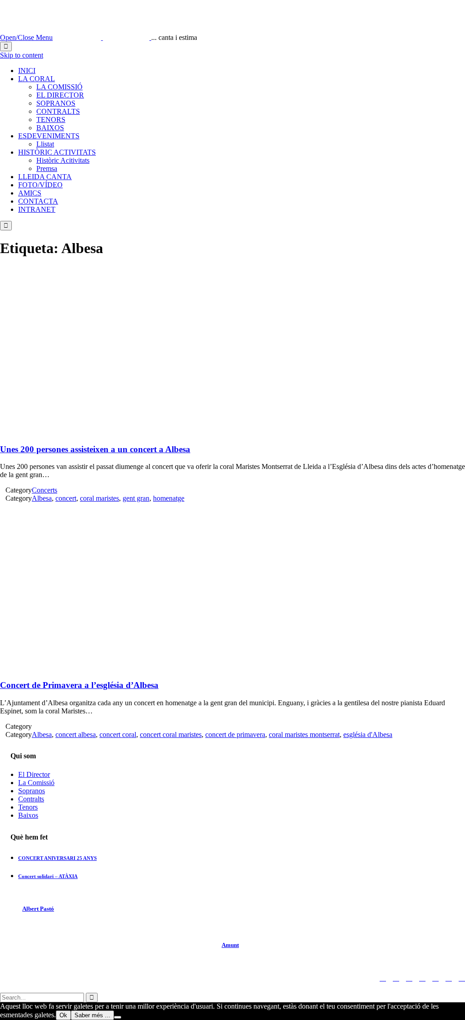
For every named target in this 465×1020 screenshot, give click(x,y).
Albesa (42, 498)
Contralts (31, 799)
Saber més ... (92, 1015)
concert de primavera (235, 734)
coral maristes (99, 498)
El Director (34, 774)
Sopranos (31, 791)
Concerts (44, 490)
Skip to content (21, 55)
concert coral (117, 734)
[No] (117, 1017)
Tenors (28, 807)
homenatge (168, 498)
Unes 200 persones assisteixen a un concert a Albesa (95, 449)
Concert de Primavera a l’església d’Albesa (79, 685)
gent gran (136, 498)
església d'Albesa (367, 734)
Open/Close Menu (26, 37)
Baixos (28, 815)
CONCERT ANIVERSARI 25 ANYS (57, 858)
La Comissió (36, 782)
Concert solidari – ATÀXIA (48, 876)
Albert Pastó (38, 908)
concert (65, 498)
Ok (63, 1015)
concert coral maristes (171, 734)
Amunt (230, 945)
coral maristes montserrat (304, 734)
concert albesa (75, 734)
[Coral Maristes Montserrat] (102, 37)
